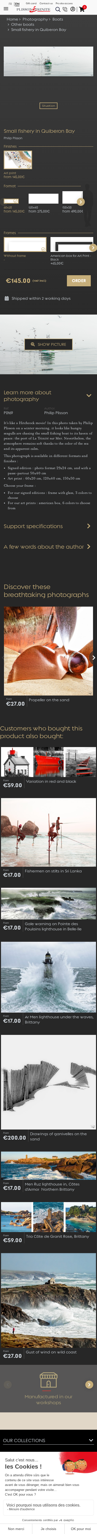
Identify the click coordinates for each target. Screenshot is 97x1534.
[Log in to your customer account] (72, 9)
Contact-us (46, 3)
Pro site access (64, 3)
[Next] (81, 202)
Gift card (31, 3)
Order (79, 280)
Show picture (51, 344)
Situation (48, 106)
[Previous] (4, 658)
